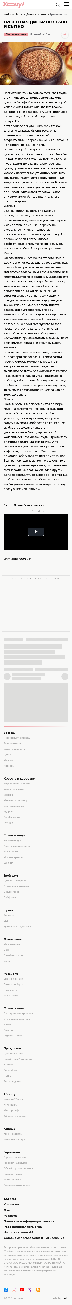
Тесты (7, 1025)
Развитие (11, 974)
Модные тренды (13, 857)
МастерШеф (11, 1110)
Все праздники (12, 1081)
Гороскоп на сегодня (16, 1157)
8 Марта (8, 1065)
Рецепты (9, 915)
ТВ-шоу (9, 1094)
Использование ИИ (18, 1232)
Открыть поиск (58, 4)
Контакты (11, 1204)
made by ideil (58, 1298)
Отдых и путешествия (17, 1019)
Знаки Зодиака (12, 1180)
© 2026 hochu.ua (13, 1298)
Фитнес (8, 823)
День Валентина (13, 1054)
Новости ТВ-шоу (13, 1099)
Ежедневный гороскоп (17, 1185)
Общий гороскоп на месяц (19, 1168)
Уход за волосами (14, 789)
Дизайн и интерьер (15, 881)
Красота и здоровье (19, 778)
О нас (8, 1210)
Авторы (10, 1199)
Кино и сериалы (13, 1134)
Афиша (9, 1129)
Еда (6, 921)
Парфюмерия (12, 817)
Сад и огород (12, 892)
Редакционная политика (23, 1227)
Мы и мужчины (12, 944)
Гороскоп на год (13, 1174)
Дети (7, 961)
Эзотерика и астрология (18, 1013)
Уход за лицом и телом (17, 784)
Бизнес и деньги (13, 979)
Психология (10, 990)
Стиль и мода (14, 835)
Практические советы (17, 846)
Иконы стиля (11, 852)
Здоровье (9, 812)
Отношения (13, 939)
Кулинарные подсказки (17, 926)
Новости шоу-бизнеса (17, 738)
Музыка (8, 760)
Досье (7, 755)
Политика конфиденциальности (29, 1221)
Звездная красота (14, 749)
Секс (6, 950)
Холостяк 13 (11, 1105)
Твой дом (11, 875)
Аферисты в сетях (15, 1116)
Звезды (9, 733)
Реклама (10, 1216)
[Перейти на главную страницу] (13, 5)
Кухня (8, 910)
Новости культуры (15, 1139)
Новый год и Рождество (18, 1059)
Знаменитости (12, 743)
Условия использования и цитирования (34, 1238)
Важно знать (11, 996)
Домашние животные (16, 886)
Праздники (12, 1048)
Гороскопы (12, 1152)
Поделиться (64, 34)
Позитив (8, 1030)
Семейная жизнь (13, 955)
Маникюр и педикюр (16, 800)
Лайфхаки (10, 897)
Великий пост (12, 1070)
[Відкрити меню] (66, 4)
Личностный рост (14, 984)
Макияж (8, 795)
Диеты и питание (16, 34)
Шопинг (8, 863)
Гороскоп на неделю (15, 1163)
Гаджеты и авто (13, 1036)
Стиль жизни (14, 1008)
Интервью (10, 766)
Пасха (7, 1076)
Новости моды (12, 841)
